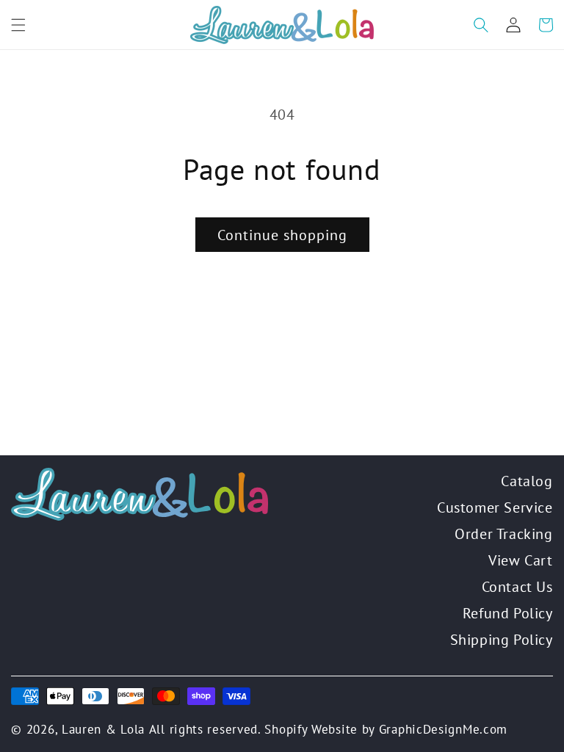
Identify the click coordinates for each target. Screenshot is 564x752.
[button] (18, 25)
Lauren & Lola (103, 729)
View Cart (520, 560)
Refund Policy (508, 613)
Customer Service (495, 507)
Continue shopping (282, 235)
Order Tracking (503, 533)
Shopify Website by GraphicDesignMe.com (385, 729)
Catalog (526, 481)
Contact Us (517, 586)
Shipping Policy (501, 639)
